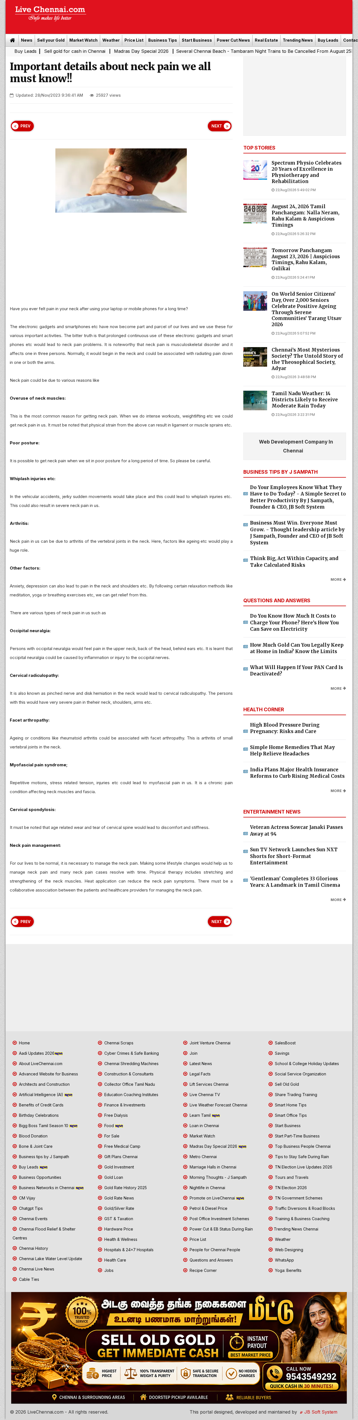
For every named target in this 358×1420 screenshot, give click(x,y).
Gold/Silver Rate (118, 1208)
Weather (111, 40)
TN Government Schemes (298, 1198)
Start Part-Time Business (297, 1136)
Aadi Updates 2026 (36, 1053)
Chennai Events (33, 1218)
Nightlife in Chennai (207, 1187)
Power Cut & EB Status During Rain (221, 1229)
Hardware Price (118, 1229)
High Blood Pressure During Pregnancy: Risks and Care (284, 728)
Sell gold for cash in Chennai (34, 51)
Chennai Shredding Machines (131, 1063)
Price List (133, 40)
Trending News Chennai (296, 1229)
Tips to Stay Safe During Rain (301, 1156)
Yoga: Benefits (288, 1270)
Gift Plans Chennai (120, 1156)
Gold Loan (113, 1177)
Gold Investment (118, 1167)
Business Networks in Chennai (47, 1187)
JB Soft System (320, 1412)
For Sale (111, 1136)
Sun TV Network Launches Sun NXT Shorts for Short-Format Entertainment (294, 856)
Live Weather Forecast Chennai (218, 1105)
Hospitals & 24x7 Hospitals (128, 1249)
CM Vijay (26, 1198)
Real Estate (266, 40)
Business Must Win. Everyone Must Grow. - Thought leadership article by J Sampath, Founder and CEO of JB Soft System (297, 533)
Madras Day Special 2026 (101, 51)
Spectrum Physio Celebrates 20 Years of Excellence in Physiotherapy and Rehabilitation (306, 172)
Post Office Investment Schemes (219, 1218)
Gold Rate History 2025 (125, 1187)
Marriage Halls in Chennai (212, 1167)
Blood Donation (33, 1136)
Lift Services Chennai (209, 1084)
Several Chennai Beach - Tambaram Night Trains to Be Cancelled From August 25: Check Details (238, 51)
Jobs (108, 1270)
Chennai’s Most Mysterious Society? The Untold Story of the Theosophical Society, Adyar (307, 359)
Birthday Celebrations (38, 1115)
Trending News (298, 40)
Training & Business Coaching (301, 1218)
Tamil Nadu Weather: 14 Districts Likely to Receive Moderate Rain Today (305, 400)
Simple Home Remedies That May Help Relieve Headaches (292, 750)
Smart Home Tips (290, 1105)
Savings (281, 1053)
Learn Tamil (200, 1115)
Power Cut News (233, 40)
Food (109, 1125)
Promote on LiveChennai (212, 1198)
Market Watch (83, 40)
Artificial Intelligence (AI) (41, 1094)
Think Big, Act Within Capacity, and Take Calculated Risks (294, 561)
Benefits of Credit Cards (40, 1105)
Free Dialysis (115, 1115)
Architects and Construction (44, 1084)
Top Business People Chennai (302, 1146)
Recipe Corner (203, 1270)
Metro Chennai (203, 1156)
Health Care (114, 1260)
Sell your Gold (51, 40)
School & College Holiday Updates (306, 1063)
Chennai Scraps (118, 1042)
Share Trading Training (295, 1094)
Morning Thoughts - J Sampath (218, 1177)
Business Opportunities (39, 1177)
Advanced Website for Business (48, 1073)
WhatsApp (284, 1260)
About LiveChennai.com (40, 1063)
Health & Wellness (120, 1239)
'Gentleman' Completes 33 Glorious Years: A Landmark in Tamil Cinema (295, 882)
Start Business (197, 40)
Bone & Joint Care (35, 1146)
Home (24, 1042)
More (336, 579)
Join (193, 1053)
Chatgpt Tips (30, 1208)
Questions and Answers (211, 1260)
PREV (25, 126)
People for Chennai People (214, 1249)
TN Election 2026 (290, 1187)
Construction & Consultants (128, 1073)
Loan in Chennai (204, 1125)
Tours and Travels (291, 1177)
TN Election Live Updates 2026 (303, 1167)
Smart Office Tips (290, 1115)
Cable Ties (28, 1279)
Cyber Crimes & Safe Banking (131, 1053)
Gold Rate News (118, 1198)
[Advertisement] (222, 15)
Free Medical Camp (121, 1146)
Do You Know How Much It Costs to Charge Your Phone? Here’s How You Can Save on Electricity (294, 622)
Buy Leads (328, 40)
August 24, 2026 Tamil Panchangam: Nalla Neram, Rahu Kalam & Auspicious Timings (305, 216)
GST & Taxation (118, 1218)
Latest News (200, 1063)
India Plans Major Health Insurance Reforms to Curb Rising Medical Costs (297, 773)
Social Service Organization (300, 1073)
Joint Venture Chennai (209, 1042)
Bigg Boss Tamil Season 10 (43, 1125)
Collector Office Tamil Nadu (129, 1084)
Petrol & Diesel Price (208, 1208)
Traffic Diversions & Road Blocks (304, 1208)
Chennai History (33, 1248)
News (26, 40)
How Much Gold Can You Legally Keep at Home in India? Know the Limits (296, 648)
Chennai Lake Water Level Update (50, 1258)
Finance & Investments (124, 1105)
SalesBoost (285, 1042)
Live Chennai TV (204, 1094)
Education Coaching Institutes (130, 1094)
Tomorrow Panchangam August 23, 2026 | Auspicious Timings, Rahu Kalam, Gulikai (306, 260)
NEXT (216, 126)
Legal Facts (200, 1073)
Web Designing (288, 1249)
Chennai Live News (36, 1269)
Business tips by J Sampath (43, 1156)
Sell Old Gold (286, 1084)
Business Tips (162, 40)
